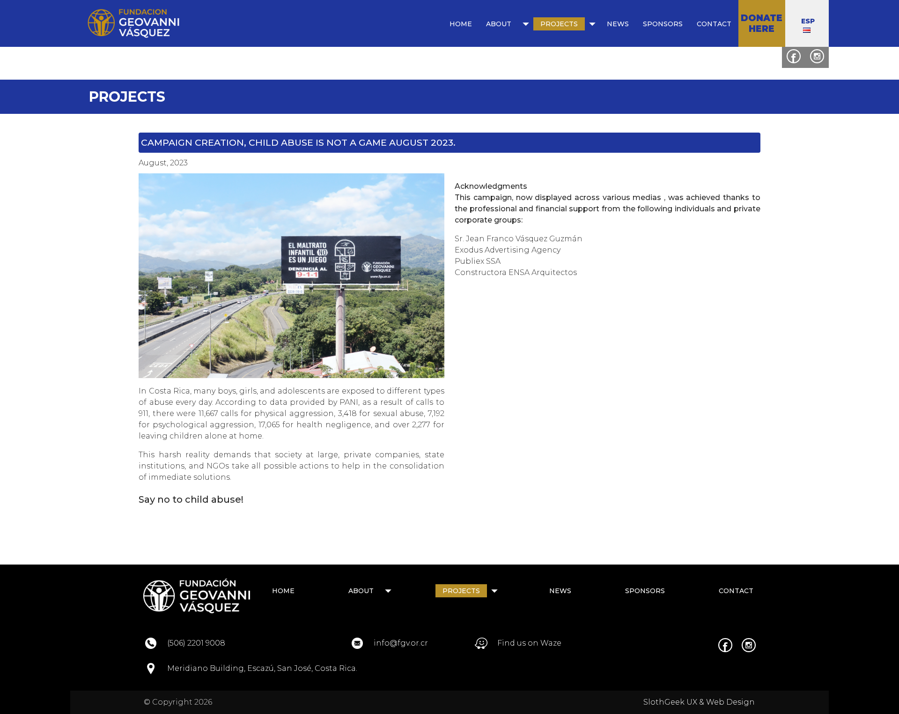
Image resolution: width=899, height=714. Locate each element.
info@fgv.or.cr (401, 643)
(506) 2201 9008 (196, 643)
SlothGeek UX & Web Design (699, 702)
